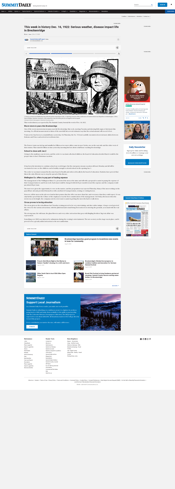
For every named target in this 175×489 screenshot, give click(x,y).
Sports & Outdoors (39, 11)
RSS (47, 371)
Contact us (146, 16)
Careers (37, 380)
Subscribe (170, 11)
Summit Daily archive (51, 354)
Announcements (93, 11)
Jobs (25, 341)
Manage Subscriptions (137, 163)
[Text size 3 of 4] (83, 53)
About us (48, 343)
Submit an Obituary (51, 347)
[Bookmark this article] (118, 40)
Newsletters (105, 11)
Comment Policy (74, 380)
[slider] (72, 53)
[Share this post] (117, 47)
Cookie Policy (83, 380)
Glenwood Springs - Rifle (73, 345)
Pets (25, 356)
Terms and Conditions (63, 380)
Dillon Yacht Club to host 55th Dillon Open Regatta (51, 274)
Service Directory (28, 354)
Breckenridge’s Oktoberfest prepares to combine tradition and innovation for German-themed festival (101, 263)
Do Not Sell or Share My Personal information (133, 380)
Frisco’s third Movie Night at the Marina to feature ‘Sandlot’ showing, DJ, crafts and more (53, 262)
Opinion (16, 11)
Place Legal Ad (28, 345)
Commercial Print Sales (52, 369)
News (2, 11)
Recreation (27, 362)
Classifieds (73, 11)
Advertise (139, 16)
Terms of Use (43, 380)
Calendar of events (53, 11)
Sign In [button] (162, 5)
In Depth (64, 11)
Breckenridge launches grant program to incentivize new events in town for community (91, 240)
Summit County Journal (52, 362)
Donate (32, 327)
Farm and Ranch (28, 360)
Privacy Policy (52, 380)
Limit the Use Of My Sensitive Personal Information (87, 382)
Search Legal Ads (28, 347)
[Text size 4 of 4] (105, 53)
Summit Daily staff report (37, 39)
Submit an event (50, 349)
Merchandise (27, 358)
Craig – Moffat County (73, 343)
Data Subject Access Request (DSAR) (110, 380)
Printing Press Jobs (72, 356)
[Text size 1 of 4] (39, 53)
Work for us (49, 373)
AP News (48, 364)
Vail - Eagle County (72, 350)
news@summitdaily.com (36, 40)
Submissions (131, 16)
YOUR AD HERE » (147, 51)
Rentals (26, 352)
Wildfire (10, 11)
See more (115, 286)
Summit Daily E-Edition (51, 360)
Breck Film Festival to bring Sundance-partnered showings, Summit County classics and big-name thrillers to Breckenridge (102, 275)
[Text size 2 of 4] (61, 53)
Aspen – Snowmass (72, 341)
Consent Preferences (94, 380)
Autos (25, 349)
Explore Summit (26, 11)
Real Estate (27, 351)
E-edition (124, 16)
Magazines (82, 11)
